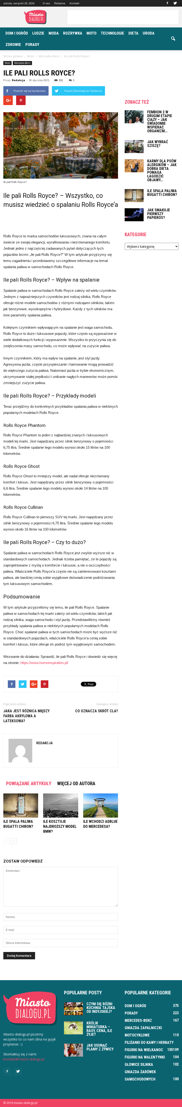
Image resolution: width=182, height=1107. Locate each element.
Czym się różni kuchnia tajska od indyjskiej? (100, 1008)
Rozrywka (72, 33)
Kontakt (74, 3)
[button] (173, 38)
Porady (32, 44)
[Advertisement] (123, 17)
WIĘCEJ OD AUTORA (76, 783)
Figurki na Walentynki (145, 1057)
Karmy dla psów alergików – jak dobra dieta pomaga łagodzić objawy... (162, 170)
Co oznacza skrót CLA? (96, 711)
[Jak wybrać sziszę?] (134, 146)
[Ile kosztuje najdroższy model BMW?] (60, 805)
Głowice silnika (139, 1064)
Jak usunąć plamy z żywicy (100, 1047)
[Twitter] (175, 3)
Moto (91, 33)
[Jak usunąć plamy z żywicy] (73, 1050)
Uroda (149, 33)
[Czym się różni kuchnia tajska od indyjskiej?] (73, 1008)
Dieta (133, 33)
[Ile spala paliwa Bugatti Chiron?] (20, 805)
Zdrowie (13, 44)
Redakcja (18, 80)
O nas (46, 3)
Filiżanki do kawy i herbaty (149, 1042)
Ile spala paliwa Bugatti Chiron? (162, 193)
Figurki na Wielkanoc (144, 1050)
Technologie (112, 33)
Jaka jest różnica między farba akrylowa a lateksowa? (26, 716)
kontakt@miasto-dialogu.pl (23, 1059)
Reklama (59, 3)
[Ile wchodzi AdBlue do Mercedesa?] (100, 805)
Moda (54, 33)
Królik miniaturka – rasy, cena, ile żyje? (99, 1029)
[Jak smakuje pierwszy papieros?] (134, 214)
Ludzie (38, 33)
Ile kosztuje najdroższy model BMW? (60, 826)
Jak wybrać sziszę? (157, 144)
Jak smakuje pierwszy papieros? (158, 214)
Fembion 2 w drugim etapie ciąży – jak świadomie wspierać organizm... (159, 121)
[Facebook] (167, 3)
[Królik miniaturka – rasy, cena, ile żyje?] (73, 1027)
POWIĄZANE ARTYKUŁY (28, 783)
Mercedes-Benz (22, 63)
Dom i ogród (16, 33)
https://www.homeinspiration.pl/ (44, 663)
